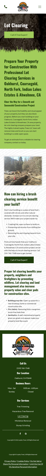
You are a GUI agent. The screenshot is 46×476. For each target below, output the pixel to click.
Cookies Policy (23, 461)
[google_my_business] (25, 434)
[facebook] (20, 434)
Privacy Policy (10, 461)
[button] (39, 6)
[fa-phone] (6, 8)
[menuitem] (23, 406)
